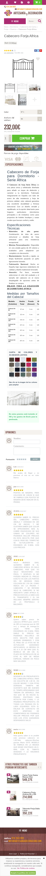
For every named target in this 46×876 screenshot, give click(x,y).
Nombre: (17, 438)
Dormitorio (14, 27)
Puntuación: (10, 459)
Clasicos (13, 29)
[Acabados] (23, 147)
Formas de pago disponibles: (16, 153)
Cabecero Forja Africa (28, 29)
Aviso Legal (13, 854)
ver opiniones (8, 53)
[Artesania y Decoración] (23, 13)
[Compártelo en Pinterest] (40, 50)
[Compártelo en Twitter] (38, 50)
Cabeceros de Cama (28, 27)
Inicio (6, 27)
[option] (23, 796)
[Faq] (29, 2)
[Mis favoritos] (15, 2)
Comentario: (18, 446)
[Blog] (22, 2)
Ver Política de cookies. (26, 868)
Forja (6, 29)
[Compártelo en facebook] (35, 50)
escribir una (19, 53)
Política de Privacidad (27, 854)
